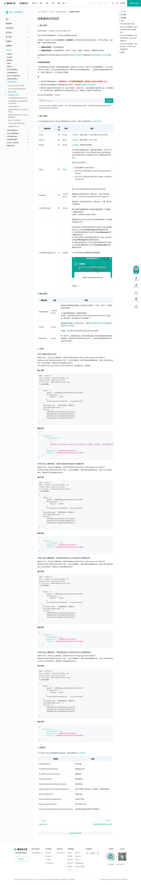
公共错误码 (82, 753)
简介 (7, 19)
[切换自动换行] (107, 433)
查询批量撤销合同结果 (99, 55)
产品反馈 (48, 856)
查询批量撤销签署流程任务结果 (17, 98)
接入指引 (9, 32)
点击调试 (109, 100)
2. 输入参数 (122, 14)
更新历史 (9, 54)
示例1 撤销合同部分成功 (127, 24)
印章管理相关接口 (12, 139)
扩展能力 (9, 41)
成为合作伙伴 (60, 852)
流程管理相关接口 (12, 130)
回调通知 (9, 46)
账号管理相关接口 (12, 69)
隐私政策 (64, 879)
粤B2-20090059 (123, 879)
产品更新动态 (49, 863)
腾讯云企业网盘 (80, 866)
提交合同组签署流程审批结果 (17, 89)
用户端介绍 (9, 28)
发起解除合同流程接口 (88, 85)
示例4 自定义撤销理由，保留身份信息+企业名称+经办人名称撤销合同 (128, 46)
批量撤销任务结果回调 (76, 55)
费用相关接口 (11, 146)
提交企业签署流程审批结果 (16, 86)
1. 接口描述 (122, 11)
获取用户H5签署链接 (14, 120)
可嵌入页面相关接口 (13, 133)
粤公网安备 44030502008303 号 (109, 879)
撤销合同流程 (12, 92)
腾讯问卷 (70, 863)
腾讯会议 (78, 856)
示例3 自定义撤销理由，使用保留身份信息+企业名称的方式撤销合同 (128, 38)
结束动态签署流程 (13, 106)
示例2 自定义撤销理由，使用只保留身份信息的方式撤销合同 (128, 29)
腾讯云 (70, 852)
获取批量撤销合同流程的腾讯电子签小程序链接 (18, 102)
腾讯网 (70, 856)
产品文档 (48, 859)
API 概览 (9, 57)
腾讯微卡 (70, 866)
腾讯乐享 (70, 859)
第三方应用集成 (16, 12)
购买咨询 (48, 852)
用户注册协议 (71, 879)
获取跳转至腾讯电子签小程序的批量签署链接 (18, 116)
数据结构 (9, 60)
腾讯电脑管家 (79, 863)
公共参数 (75, 135)
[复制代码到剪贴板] (111, 375)
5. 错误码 (122, 52)
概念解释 (9, 23)
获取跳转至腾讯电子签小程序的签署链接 (18, 111)
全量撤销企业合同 (13, 126)
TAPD (69, 870)
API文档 (8, 50)
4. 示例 (121, 21)
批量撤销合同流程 (13, 95)
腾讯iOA (77, 852)
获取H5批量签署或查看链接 (16, 123)
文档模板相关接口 (12, 73)
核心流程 (9, 37)
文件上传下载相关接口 (13, 76)
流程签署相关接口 (12, 82)
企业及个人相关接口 (13, 142)
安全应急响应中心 (37, 852)
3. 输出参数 (122, 18)
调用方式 (9, 66)
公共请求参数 (96, 121)
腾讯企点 (78, 859)
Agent (65, 169)
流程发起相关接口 (12, 79)
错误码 (9, 63)
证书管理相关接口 (12, 136)
